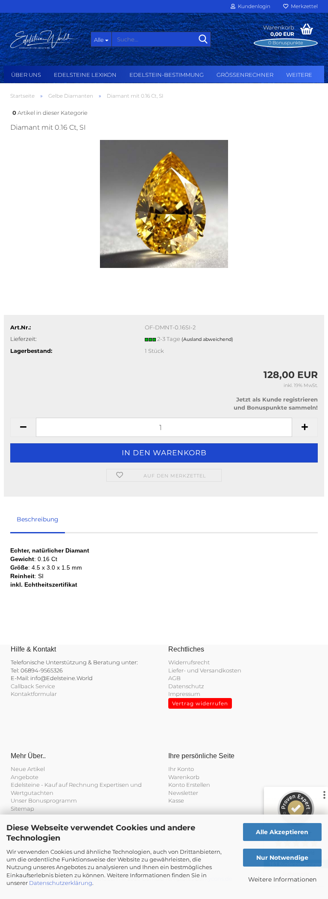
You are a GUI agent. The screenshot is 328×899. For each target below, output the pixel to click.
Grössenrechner (245, 74)
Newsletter (183, 792)
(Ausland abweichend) (207, 339)
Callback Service (33, 686)
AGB (174, 678)
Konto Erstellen (189, 784)
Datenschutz (186, 686)
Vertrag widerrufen (200, 703)
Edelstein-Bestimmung (166, 74)
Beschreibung (38, 519)
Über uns (26, 74)
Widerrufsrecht (189, 662)
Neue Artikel (28, 768)
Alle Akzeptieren (282, 832)
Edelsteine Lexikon (85, 74)
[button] (23, 427)
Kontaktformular (34, 693)
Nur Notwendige (282, 857)
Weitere (299, 74)
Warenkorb (183, 777)
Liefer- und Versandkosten (204, 670)
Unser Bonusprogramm (44, 800)
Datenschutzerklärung (60, 882)
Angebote (24, 777)
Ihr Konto (181, 768)
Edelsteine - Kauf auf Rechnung (54, 784)
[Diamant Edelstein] (164, 203)
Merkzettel (303, 6)
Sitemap (22, 808)
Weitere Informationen (282, 879)
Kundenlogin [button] (252, 6)
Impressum (184, 693)
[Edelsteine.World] (44, 38)
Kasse (176, 800)
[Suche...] (203, 39)
